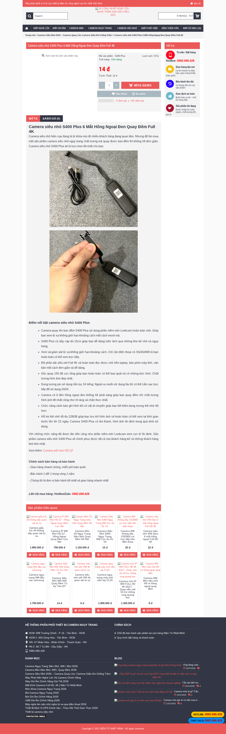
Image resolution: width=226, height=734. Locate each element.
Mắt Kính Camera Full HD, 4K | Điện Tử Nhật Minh (53, 685)
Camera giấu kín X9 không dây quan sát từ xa (36, 531)
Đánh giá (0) (51, 118)
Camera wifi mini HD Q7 (58, 450)
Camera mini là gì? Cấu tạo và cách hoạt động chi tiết (187, 691)
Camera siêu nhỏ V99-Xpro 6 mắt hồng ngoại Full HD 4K (150, 536)
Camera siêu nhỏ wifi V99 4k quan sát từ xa (82, 577)
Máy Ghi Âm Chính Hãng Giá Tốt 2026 (47, 681)
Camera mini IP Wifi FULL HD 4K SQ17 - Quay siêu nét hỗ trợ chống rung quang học (127, 589)
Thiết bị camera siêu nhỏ (39, 711)
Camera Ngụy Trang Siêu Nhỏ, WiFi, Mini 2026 (51, 666)
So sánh (140, 93)
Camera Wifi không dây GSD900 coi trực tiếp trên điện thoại (128, 536)
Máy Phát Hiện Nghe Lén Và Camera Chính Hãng (53, 677)
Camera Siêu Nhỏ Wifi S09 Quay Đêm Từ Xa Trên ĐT (59, 582)
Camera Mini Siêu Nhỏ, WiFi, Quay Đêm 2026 (51, 669)
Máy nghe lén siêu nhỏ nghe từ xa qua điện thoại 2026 (55, 704)
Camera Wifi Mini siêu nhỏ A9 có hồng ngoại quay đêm (150, 583)
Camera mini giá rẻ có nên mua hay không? (182, 700)
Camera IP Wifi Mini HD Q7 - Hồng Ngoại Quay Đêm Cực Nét (59, 536)
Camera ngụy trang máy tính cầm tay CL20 (105, 577)
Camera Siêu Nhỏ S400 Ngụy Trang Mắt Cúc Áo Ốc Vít (104, 536)
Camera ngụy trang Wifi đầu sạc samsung (36, 577)
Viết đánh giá (137, 100)
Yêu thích (121, 93)
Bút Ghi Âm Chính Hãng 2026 (41, 696)
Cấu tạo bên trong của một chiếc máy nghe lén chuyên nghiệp (191, 682)
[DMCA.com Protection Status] (35, 717)
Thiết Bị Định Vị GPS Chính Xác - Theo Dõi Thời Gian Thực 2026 (61, 708)
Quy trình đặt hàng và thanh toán (135, 637)
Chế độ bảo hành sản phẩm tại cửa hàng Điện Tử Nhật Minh (151, 633)
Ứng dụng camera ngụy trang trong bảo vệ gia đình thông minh (192, 665)
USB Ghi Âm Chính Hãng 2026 (42, 700)
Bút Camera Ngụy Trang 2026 (42, 692)
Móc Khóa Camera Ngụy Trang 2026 (45, 688)
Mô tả (33, 118)
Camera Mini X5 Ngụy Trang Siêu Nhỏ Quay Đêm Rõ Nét (82, 535)
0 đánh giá (121, 100)
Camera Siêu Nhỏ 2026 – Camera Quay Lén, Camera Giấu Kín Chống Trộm (68, 673)
